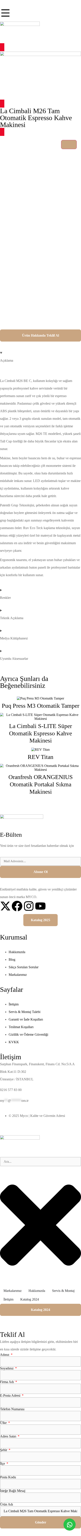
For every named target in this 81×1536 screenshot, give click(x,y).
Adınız (5, 1354)
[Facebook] (17, 906)
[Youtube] (40, 906)
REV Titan (40, 757)
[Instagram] (28, 906)
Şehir (4, 1450)
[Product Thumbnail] (69, 144)
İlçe (3, 1463)
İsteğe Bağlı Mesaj (12, 1491)
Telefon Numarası (12, 1409)
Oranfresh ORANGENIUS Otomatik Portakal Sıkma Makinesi (40, 784)
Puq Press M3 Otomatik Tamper (40, 705)
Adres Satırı (8, 1436)
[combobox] (40, 1161)
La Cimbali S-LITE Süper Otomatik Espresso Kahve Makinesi (40, 733)
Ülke (4, 1423)
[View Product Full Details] (40, 698)
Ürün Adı (6, 1504)
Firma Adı (7, 1382)
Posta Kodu (8, 1477)
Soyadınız (7, 1368)
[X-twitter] (5, 906)
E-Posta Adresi (10, 1395)
